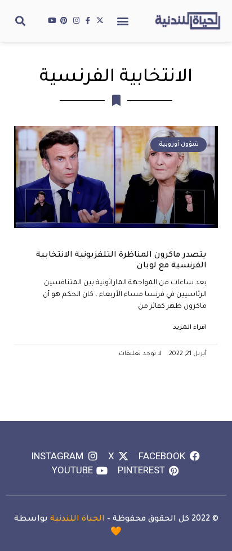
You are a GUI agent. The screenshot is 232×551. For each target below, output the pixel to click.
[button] (123, 20)
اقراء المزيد (190, 327)
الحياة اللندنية (77, 519)
